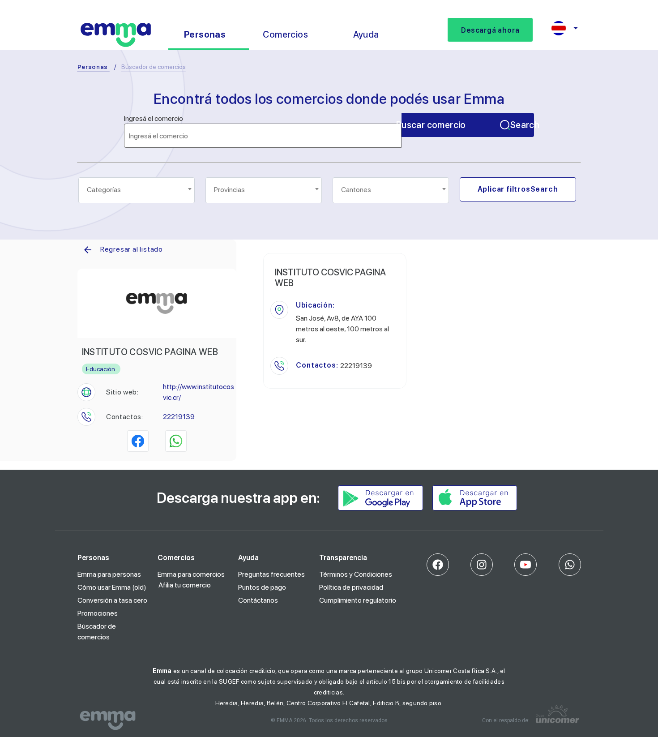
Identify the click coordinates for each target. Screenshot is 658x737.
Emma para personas (109, 574)
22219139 (179, 416)
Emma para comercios (191, 574)
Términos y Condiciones (355, 574)
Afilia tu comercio (184, 585)
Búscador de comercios (96, 631)
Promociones (97, 613)
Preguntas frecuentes (271, 574)
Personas (92, 66)
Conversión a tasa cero (112, 600)
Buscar (468, 125)
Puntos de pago (262, 587)
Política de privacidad (351, 587)
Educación (100, 369)
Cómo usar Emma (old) (111, 587)
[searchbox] (137, 190)
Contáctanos (258, 600)
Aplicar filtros (518, 189)
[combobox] (136, 190)
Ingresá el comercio (153, 118)
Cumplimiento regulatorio (357, 600)
